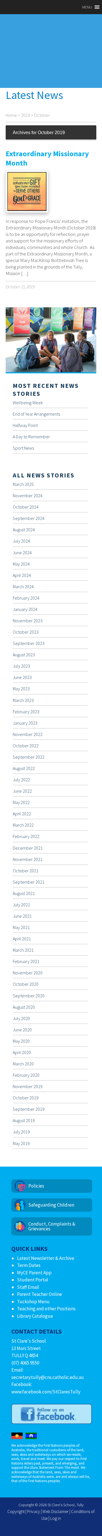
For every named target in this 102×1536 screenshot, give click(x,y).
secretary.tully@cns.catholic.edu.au (47, 1377)
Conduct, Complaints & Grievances (51, 1226)
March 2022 (23, 825)
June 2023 (22, 677)
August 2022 (24, 768)
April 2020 (22, 1052)
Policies (36, 1186)
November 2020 (27, 973)
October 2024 (26, 507)
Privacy (33, 1511)
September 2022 (28, 757)
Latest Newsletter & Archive (45, 1258)
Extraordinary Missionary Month (47, 158)
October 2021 (26, 870)
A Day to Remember (31, 436)
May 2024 (21, 564)
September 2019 (28, 1109)
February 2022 (26, 836)
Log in (55, 1518)
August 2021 (24, 893)
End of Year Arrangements (36, 414)
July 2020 (21, 1018)
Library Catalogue (35, 1316)
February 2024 (26, 598)
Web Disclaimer (55, 1511)
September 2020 (28, 995)
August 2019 (24, 1120)
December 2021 (28, 848)
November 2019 (27, 1086)
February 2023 (26, 711)
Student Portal (32, 1280)
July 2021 (21, 904)
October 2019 (26, 1098)
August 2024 (24, 529)
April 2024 (22, 575)
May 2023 (21, 688)
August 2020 (24, 1007)
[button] (87, 7)
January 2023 (25, 723)
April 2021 (22, 939)
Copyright (16, 1511)
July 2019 (21, 1132)
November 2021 (27, 859)
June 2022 (22, 791)
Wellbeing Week (28, 402)
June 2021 (22, 916)
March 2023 (23, 700)
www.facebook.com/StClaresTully (45, 1392)
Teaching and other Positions (46, 1309)
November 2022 (27, 734)
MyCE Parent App (34, 1273)
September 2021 (28, 882)
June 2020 (22, 1030)
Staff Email (28, 1287)
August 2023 (24, 654)
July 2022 (21, 779)
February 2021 (26, 961)
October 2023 (26, 632)
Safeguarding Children (51, 1205)
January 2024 (25, 609)
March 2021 (23, 950)
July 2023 (21, 666)
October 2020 (26, 984)
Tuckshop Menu (33, 1301)
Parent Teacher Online (39, 1294)
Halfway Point (25, 425)
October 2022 (26, 745)
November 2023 (27, 620)
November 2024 (27, 495)
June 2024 (22, 552)
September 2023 (28, 643)
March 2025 (23, 484)
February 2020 (26, 1075)
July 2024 (21, 541)
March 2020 (23, 1064)
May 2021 (21, 927)
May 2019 (21, 1143)
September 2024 (28, 518)
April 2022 (22, 813)
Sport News (23, 448)
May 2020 (21, 1041)
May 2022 (21, 802)
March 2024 (23, 586)
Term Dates (29, 1265)
